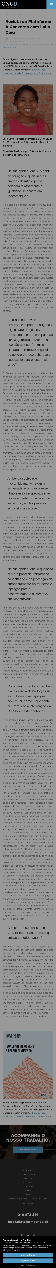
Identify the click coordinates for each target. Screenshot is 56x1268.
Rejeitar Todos (28, 1260)
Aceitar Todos (28, 1255)
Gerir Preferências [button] (28, 1265)
